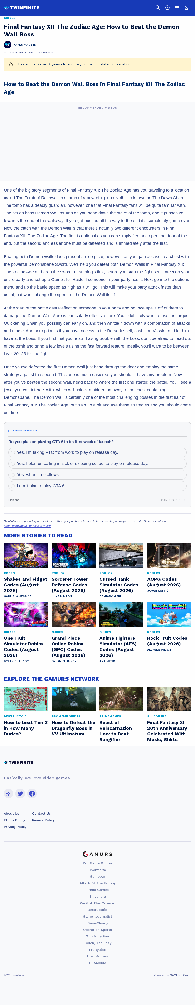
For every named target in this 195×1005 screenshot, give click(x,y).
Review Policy (43, 820)
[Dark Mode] (167, 7)
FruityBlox (97, 950)
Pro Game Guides (97, 863)
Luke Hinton (62, 596)
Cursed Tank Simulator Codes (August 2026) (118, 584)
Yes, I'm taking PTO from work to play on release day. (67, 452)
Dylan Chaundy (16, 661)
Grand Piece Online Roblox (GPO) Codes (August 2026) (68, 646)
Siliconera (97, 896)
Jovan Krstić (158, 590)
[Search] (158, 7)
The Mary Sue (97, 936)
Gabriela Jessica (17, 596)
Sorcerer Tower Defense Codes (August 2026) (70, 584)
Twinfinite (97, 870)
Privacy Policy (15, 827)
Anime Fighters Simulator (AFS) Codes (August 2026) (118, 646)
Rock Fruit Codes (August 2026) (167, 641)
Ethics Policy (14, 820)
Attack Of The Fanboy (98, 883)
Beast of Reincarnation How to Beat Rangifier (115, 731)
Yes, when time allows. (38, 474)
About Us (11, 813)
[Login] (186, 7)
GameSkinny (97, 923)
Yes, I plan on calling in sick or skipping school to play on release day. (82, 463)
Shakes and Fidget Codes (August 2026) (25, 584)
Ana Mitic (107, 661)
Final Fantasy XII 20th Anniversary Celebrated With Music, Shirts (167, 731)
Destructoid (97, 910)
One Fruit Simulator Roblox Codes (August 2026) (24, 646)
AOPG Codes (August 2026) (164, 582)
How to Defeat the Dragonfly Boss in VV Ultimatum (73, 728)
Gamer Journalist (97, 916)
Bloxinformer (97, 956)
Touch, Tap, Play (97, 943)
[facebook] (32, 793)
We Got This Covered (97, 903)
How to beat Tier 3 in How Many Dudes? (26, 728)
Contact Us (41, 813)
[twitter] (20, 793)
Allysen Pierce (159, 649)
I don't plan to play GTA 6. (41, 485)
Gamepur (97, 876)
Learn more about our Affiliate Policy (27, 525)
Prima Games (97, 890)
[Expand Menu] (177, 7)
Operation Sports (97, 930)
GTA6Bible (97, 963)
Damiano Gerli (111, 596)
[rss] (8, 793)
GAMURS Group (180, 975)
